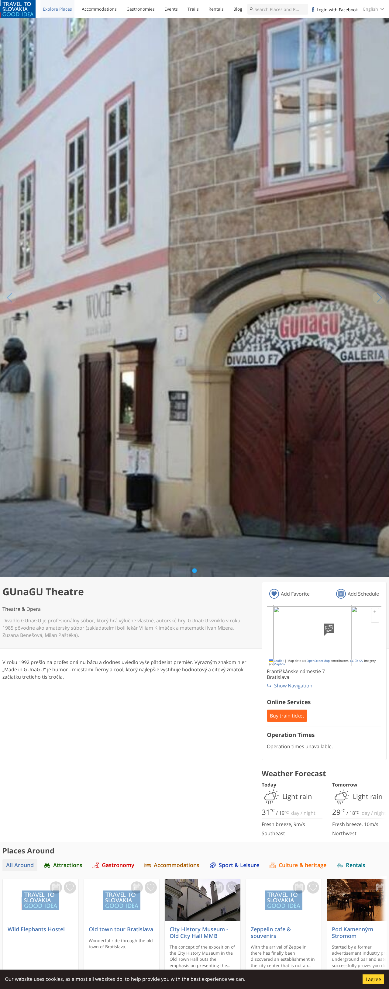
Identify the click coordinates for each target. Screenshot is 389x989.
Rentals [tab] (355, 865)
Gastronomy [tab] (118, 865)
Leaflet (278, 661)
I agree (373, 979)
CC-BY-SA (356, 661)
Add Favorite (295, 593)
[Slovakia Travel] (18, 9)
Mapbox (279, 664)
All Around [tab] (20, 865)
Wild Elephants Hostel (36, 929)
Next (379, 297)
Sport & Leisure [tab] (239, 865)
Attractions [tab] (67, 865)
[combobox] (277, 9)
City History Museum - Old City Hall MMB (199, 932)
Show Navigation (293, 685)
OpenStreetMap (318, 661)
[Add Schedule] (56, 887)
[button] (375, 611)
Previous (9, 297)
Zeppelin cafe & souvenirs (271, 932)
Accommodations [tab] (176, 865)
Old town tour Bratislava (121, 929)
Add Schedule (363, 593)
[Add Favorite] (70, 887)
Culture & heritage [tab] (302, 865)
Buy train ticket (287, 715)
